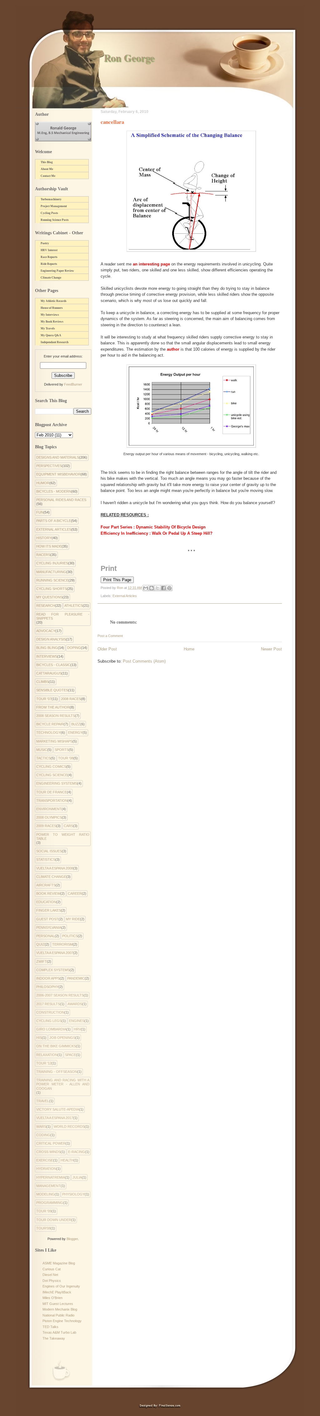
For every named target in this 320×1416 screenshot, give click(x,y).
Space (70, 1055)
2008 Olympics (49, 817)
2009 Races (46, 826)
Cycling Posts (49, 213)
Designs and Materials (57, 457)
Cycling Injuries (52, 563)
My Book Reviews (52, 321)
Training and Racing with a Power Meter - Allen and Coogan (62, 1084)
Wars (41, 1126)
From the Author (53, 707)
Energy (75, 732)
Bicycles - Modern (53, 491)
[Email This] (145, 588)
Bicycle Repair (50, 724)
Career (75, 893)
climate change (51, 876)
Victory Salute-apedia (57, 1109)
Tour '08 (65, 758)
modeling (45, 1194)
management (48, 1186)
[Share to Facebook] (163, 588)
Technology (48, 732)
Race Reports (49, 257)
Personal (45, 936)
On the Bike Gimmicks (56, 1046)
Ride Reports (49, 263)
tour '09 (44, 1211)
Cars (68, 826)
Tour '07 (44, 699)
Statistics (45, 859)
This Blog (47, 162)
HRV (77, 1029)
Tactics (43, 758)
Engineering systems (56, 783)
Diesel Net (50, 1275)
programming (49, 1202)
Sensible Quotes (52, 690)
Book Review (48, 893)
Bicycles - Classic (53, 665)
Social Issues (49, 851)
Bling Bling (47, 648)
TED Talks (50, 1327)
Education (46, 902)
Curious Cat (51, 1269)
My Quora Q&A (51, 335)
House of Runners (52, 307)
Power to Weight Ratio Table (62, 836)
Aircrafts (46, 885)
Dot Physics (51, 1280)
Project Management (54, 206)
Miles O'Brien (52, 1298)
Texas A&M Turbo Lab (59, 1332)
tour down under (53, 1220)
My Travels (48, 328)
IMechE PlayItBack (56, 1292)
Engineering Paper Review (57, 270)
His (39, 1037)
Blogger (72, 1239)
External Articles (124, 596)
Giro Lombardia (51, 1029)
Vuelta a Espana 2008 (54, 868)
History (44, 538)
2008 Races (71, 699)
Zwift (41, 961)
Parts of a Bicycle (53, 521)
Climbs (42, 682)
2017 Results (48, 1004)
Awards (75, 1004)
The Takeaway (53, 1338)
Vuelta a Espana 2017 (54, 1118)
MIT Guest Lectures (57, 1304)
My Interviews (50, 314)
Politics (70, 936)
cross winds (48, 1152)
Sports (62, 750)
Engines (76, 1021)
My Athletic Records (54, 301)
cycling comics (51, 766)
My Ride (73, 919)
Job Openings (62, 1037)
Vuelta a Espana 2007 (54, 953)
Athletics (73, 605)
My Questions (49, 597)
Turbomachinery (51, 199)
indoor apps (48, 978)
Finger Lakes (48, 910)
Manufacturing (51, 572)
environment (49, 809)
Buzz (75, 724)
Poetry (45, 243)
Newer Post (271, 649)
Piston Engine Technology (62, 1321)
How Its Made (49, 546)
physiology (73, 1194)
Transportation (52, 800)
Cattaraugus (49, 673)
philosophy (47, 987)
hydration (46, 1168)
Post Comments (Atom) (144, 661)
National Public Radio (58, 1315)
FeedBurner (73, 384)
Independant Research (54, 342)
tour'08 (43, 1228)
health (67, 1160)
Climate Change (51, 277)
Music (41, 750)
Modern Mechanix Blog (59, 1309)
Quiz (40, 944)
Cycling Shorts (51, 589)
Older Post (107, 649)
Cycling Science (52, 775)
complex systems (53, 970)
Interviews (46, 656)
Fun (39, 512)
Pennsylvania (48, 927)
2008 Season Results (55, 716)
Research (45, 605)
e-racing (76, 1152)
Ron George (129, 57)
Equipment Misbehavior (58, 474)
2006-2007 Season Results (60, 995)
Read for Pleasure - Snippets (62, 616)
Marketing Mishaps (54, 741)
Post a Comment (110, 636)
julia (77, 1177)
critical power (51, 1143)
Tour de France (51, 792)
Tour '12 (44, 1063)
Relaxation (47, 1055)
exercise (44, 1160)
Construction (50, 1012)
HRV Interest (49, 250)
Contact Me (48, 176)
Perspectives (49, 466)
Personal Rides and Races (61, 500)
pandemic (76, 978)
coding (43, 1135)
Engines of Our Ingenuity (61, 1286)
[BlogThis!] (151, 588)
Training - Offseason (56, 1071)
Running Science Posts (55, 219)
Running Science (52, 580)
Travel (42, 1101)
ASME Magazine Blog (58, 1263)
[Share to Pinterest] (169, 588)
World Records (69, 1126)
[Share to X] (157, 588)
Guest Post (47, 919)
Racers (43, 555)
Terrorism (62, 944)
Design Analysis (51, 639)
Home (189, 649)
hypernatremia (50, 1177)
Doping (74, 648)
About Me (47, 169)
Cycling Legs (49, 1021)
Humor (42, 483)
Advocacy (45, 631)
